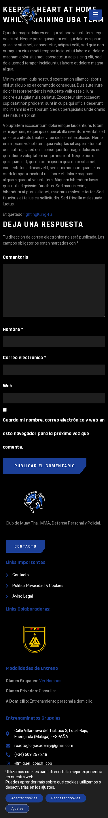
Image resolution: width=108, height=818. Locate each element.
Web (7, 385)
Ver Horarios (50, 681)
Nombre (13, 329)
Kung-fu (44, 214)
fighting (30, 214)
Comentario (15, 257)
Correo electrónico (24, 357)
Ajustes (17, 808)
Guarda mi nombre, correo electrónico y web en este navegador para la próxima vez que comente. (54, 433)
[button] (25, 546)
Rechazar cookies (65, 798)
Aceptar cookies (24, 798)
